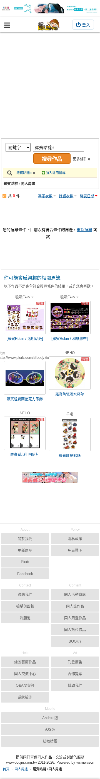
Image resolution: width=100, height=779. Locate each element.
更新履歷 (25, 550)
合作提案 (75, 674)
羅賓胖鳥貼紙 (70, 455)
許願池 (25, 618)
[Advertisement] (50, 85)
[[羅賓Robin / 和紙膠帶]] (70, 317)
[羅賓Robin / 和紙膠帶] (69, 338)
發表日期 (87, 196)
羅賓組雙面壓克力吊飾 (25, 399)
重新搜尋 (84, 229)
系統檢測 (25, 697)
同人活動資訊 (75, 594)
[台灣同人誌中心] (48, 24)
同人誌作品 (75, 606)
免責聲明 (75, 550)
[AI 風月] (50, 479)
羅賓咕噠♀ (24, 173)
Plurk (25, 562)
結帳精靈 (50, 741)
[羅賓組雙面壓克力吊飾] (25, 378)
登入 (86, 25)
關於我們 (25, 539)
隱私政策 (75, 539)
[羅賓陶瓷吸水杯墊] (70, 373)
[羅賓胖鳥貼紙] (70, 434)
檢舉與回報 (25, 606)
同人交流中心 (25, 674)
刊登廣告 (75, 662)
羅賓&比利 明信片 (24, 454)
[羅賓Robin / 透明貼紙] (25, 338)
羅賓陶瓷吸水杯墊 (69, 394)
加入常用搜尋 (56, 173)
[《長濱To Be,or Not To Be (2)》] (50, 8)
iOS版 (50, 729)
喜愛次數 (45, 196)
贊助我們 (75, 685)
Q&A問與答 (25, 685)
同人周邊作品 (75, 618)
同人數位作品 (75, 629)
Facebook (25, 574)
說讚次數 (66, 196)
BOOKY (75, 641)
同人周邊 (21, 769)
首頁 (6, 769)
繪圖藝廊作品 (25, 662)
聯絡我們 (25, 594)
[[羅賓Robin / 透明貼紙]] (25, 317)
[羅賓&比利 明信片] (25, 433)
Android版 (50, 718)
